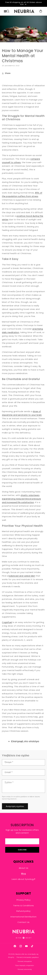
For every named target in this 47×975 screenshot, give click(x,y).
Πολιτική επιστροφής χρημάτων (28, 957)
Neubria (18, 954)
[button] (8, 11)
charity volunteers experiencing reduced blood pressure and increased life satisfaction (21, 499)
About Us (23, 868)
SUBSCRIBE (22, 850)
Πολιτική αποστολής (25, 969)
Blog (23, 873)
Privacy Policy (23, 899)
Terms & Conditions (23, 905)
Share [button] (8, 73)
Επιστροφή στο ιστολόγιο (25, 741)
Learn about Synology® (23, 879)
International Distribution (24, 916)
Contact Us (23, 922)
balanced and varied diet (22, 575)
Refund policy (23, 911)
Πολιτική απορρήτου (25, 961)
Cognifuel (7, 622)
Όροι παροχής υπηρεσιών (24, 965)
